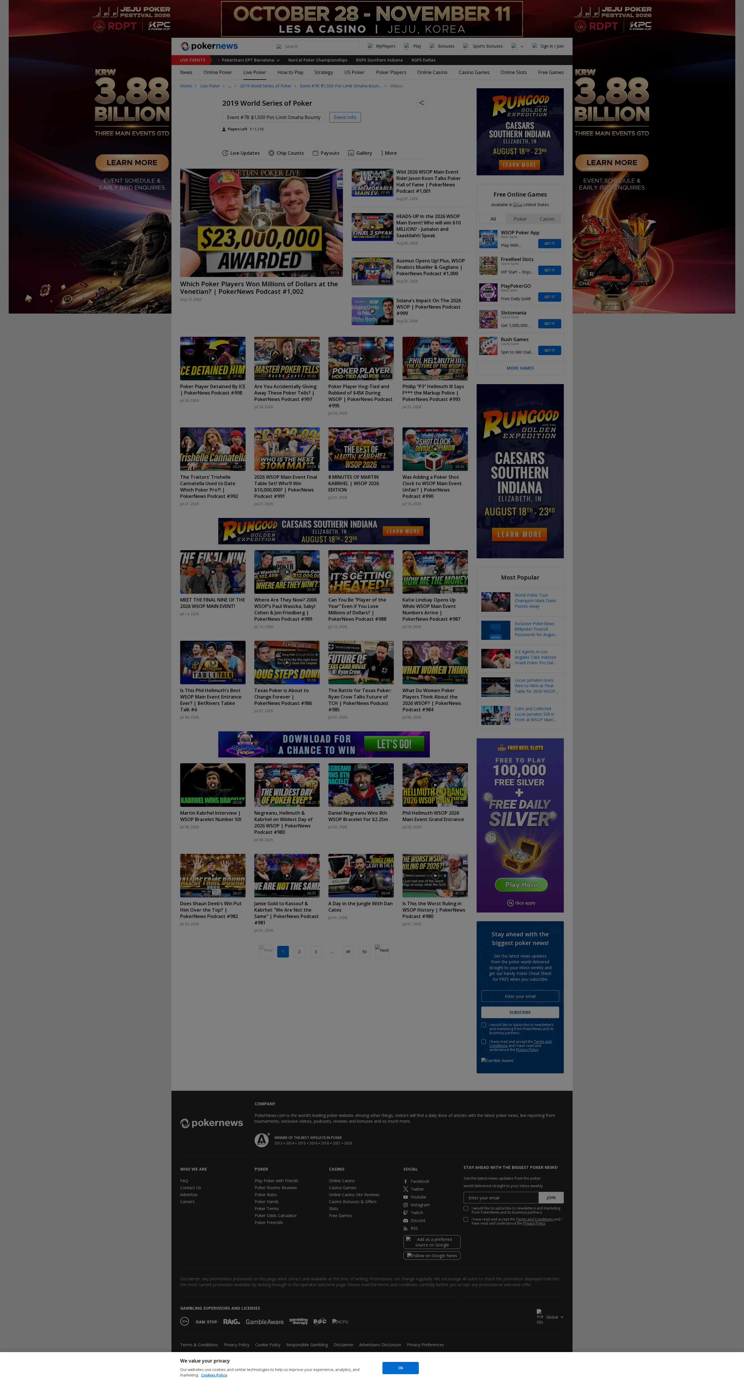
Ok (400, 1367)
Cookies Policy (214, 1375)
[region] (372, 1368)
